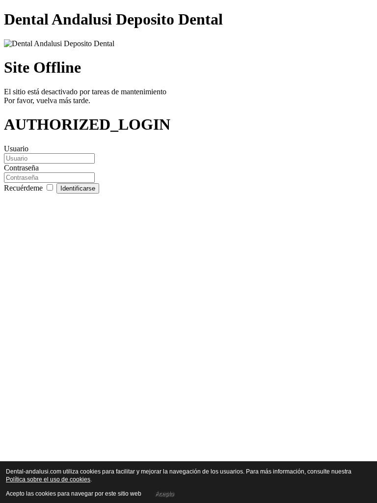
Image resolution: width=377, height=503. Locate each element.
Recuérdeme (24, 188)
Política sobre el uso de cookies (48, 479)
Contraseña (21, 168)
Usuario (16, 148)
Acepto (164, 493)
